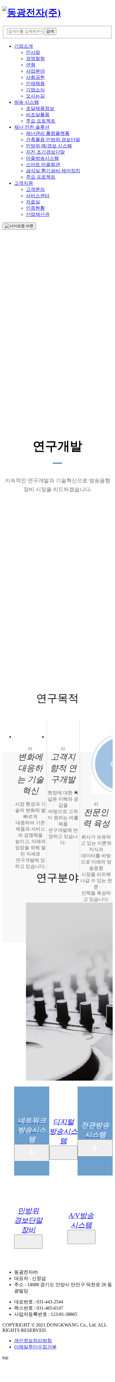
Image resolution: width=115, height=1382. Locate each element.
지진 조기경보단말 (45, 152)
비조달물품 (38, 114)
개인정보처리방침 (33, 1340)
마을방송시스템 (42, 158)
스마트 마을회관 (43, 164)
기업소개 (23, 46)
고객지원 (23, 183)
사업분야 (35, 71)
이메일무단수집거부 (35, 1346)
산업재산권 (38, 214)
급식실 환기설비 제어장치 (53, 170)
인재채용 (35, 83)
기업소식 (35, 89)
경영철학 (35, 58)
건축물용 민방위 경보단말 (53, 139)
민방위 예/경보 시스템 (49, 145)
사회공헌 (35, 77)
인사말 (33, 52)
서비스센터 (38, 195)
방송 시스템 (26, 102)
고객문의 (35, 189)
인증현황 (35, 208)
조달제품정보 (40, 108)
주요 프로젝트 (40, 120)
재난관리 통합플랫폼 (48, 133)
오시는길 (35, 95)
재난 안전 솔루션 (32, 127)
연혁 (30, 64)
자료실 (33, 201)
